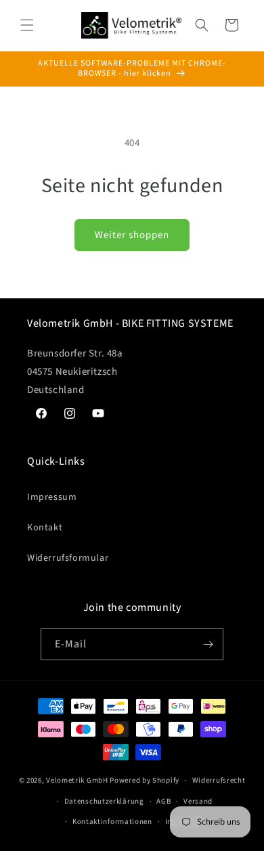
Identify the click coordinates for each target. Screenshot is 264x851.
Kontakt (44, 527)
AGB (163, 801)
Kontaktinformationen (112, 821)
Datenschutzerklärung (104, 801)
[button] (27, 25)
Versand (198, 801)
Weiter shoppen (132, 235)
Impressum (51, 497)
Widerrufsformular (67, 558)
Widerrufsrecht (219, 780)
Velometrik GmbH (77, 780)
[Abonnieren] (208, 644)
